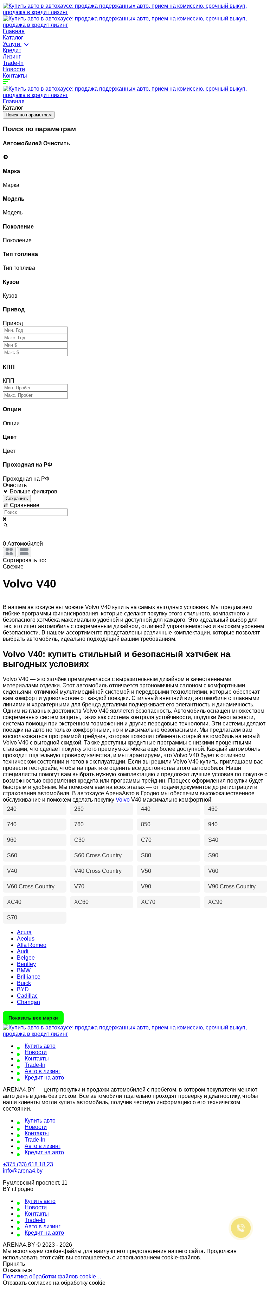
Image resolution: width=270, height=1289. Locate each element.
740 (12, 824)
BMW (24, 970)
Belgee (26, 958)
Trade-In (13, 63)
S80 (146, 855)
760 (79, 824)
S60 (12, 855)
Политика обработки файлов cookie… (52, 1276)
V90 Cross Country (232, 886)
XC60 (81, 902)
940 (213, 824)
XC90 (215, 902)
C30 (79, 840)
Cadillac (27, 996)
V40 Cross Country (98, 871)
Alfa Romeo (31, 945)
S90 (213, 855)
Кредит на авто (44, 1078)
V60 (213, 871)
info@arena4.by (23, 1171)
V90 (146, 886)
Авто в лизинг (42, 1071)
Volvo (123, 800)
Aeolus (25, 939)
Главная (14, 31)
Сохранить (17, 498)
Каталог (13, 38)
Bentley (26, 964)
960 (12, 840)
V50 (146, 871)
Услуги (12, 44)
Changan (28, 1002)
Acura (24, 932)
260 (79, 809)
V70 (79, 886)
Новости (14, 69)
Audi (22, 951)
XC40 (14, 902)
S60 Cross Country (98, 855)
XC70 (148, 902)
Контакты (15, 76)
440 (145, 809)
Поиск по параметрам (29, 114)
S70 (12, 917)
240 (12, 809)
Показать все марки (33, 1018)
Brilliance (28, 977)
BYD (23, 989)
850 (145, 824)
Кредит (12, 50)
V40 (12, 871)
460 (213, 809)
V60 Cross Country (30, 886)
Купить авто (40, 1046)
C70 (146, 840)
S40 (213, 840)
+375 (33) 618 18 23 (28, 1164)
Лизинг (12, 57)
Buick (24, 983)
